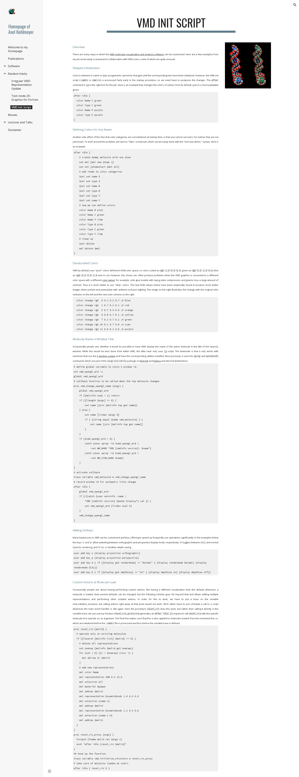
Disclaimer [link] (14, 130)
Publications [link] (16, 59)
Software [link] (14, 66)
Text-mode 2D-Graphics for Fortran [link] (24, 98)
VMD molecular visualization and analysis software (137, 54)
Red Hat (144, 360)
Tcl (87, 85)
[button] (295, 5)
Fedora (157, 360)
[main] (171, 24)
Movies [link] (12, 115)
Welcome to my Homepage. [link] (18, 49)
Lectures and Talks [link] (20, 122)
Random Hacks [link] (17, 74)
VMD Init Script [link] (21, 107)
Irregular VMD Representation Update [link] (21, 84)
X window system (106, 356)
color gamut (108, 280)
